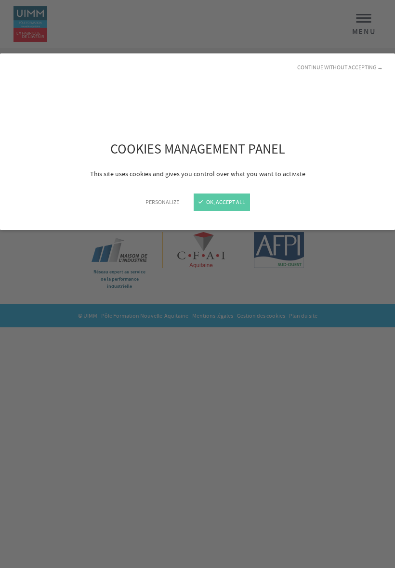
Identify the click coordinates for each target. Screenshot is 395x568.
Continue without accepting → (340, 67)
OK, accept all (225, 202)
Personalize (162, 202)
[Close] (197, 284)
